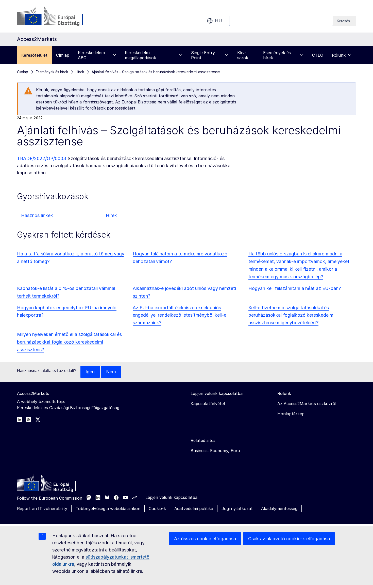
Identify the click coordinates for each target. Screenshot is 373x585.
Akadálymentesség (279, 508)
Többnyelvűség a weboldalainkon (108, 508)
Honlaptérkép (290, 413)
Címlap (62, 55)
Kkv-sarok (242, 55)
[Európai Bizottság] (58, 16)
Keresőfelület (34, 55)
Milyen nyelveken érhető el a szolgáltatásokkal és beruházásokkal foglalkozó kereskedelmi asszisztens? (69, 342)
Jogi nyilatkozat (237, 508)
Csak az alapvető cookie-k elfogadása (289, 538)
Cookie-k (157, 508)
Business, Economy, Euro (215, 450)
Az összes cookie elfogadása (205, 538)
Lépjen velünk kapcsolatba (171, 497)
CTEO (317, 55)
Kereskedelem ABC (91, 55)
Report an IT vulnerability (42, 508)
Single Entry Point (203, 55)
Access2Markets (33, 393)
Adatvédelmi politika (193, 508)
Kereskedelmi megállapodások (140, 55)
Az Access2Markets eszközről (306, 403)
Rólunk (339, 55)
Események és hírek (277, 55)
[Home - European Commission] (54, 484)
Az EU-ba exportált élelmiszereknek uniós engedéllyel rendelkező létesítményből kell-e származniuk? (179, 315)
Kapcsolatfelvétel (208, 403)
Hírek (111, 215)
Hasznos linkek (37, 215)
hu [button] (218, 20)
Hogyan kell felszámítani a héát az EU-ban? (294, 288)
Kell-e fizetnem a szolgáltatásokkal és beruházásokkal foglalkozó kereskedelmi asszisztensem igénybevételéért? (291, 315)
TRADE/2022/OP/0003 (41, 158)
